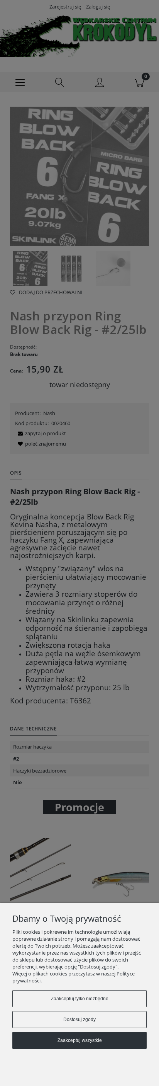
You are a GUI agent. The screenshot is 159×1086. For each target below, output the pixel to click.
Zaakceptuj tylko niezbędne (79, 998)
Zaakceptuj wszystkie (80, 1040)
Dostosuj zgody (79, 1019)
